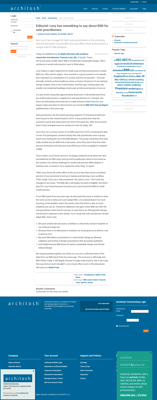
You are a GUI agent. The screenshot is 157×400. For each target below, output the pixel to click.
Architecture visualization (126, 66)
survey (90, 282)
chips (144, 9)
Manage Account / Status (53, 378)
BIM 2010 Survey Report (97, 105)
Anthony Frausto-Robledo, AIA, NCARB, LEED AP (55, 34)
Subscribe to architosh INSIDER (55, 366)
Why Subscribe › (104, 303)
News (44, 18)
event (136, 73)
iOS (127, 76)
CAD (132, 70)
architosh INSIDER (119, 9)
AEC (119, 59)
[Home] (26, 9)
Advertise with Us (14, 366)
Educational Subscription (53, 374)
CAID (135, 70)
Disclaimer (84, 374)
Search (13, 51)
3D (115, 60)
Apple (117, 64)
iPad (131, 76)
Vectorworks (135, 92)
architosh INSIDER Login (53, 362)
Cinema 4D (141, 70)
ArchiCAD (125, 63)
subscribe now (11, 393)
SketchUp (119, 92)
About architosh (14, 362)
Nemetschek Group (131, 82)
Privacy (83, 378)
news (85, 9)
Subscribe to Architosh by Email (125, 42)
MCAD (132, 80)
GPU (140, 73)
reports (83, 282)
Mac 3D (140, 76)
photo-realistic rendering (129, 85)
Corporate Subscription (52, 370)
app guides (134, 9)
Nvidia (141, 82)
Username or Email (14, 21)
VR (136, 96)
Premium (121, 88)
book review (93, 280)
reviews (105, 9)
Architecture (52, 18)
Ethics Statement (86, 370)
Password (14, 26)
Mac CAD (119, 79)
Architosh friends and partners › (97, 309)
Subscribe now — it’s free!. (133, 395)
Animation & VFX (138, 60)
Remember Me (17, 31)
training (126, 92)
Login (143, 2)
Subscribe (134, 2)
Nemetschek (119, 82)
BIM (85, 280)
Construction (131, 73)
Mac (134, 76)
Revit (141, 89)
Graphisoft (119, 76)
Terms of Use (85, 366)
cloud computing (122, 73)
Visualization (128, 95)
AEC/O (126, 60)
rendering (133, 88)
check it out (53, 267)
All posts (117, 40)
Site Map (83, 362)
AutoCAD (138, 66)
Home (38, 18)
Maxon (126, 80)
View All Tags (119, 53)
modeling (139, 80)
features (95, 9)
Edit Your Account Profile (53, 382)
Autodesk (118, 70)
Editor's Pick (100, 275)
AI (132, 60)
